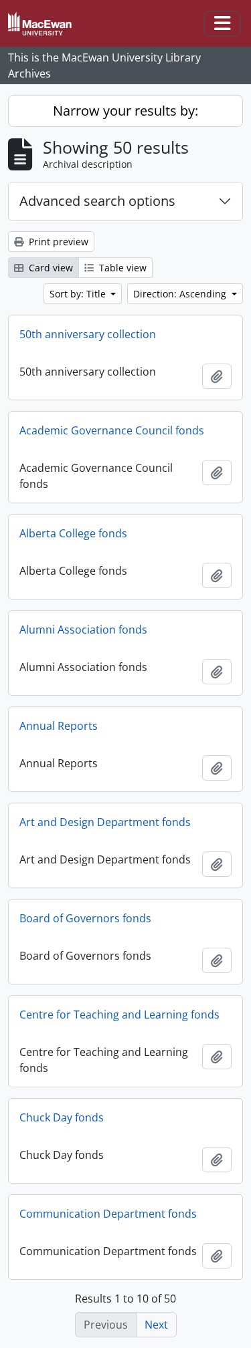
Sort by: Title (79, 293)
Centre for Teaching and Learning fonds (119, 1014)
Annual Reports (58, 725)
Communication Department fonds (108, 1213)
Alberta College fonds (73, 533)
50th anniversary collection (87, 334)
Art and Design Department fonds (105, 822)
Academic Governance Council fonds (111, 430)
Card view (49, 267)
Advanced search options (97, 201)
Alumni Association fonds (83, 629)
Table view (121, 267)
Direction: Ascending (181, 293)
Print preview (57, 241)
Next (156, 1324)
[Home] (45, 24)
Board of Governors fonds (85, 918)
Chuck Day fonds (61, 1117)
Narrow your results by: (125, 111)
